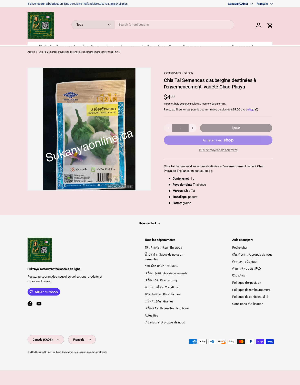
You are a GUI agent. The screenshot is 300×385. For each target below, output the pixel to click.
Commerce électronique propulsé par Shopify (84, 352)
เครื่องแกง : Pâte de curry (161, 280)
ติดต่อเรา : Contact (244, 262)
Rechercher (239, 247)
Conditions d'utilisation (247, 304)
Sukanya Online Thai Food (178, 72)
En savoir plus (119, 3)
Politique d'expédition (246, 283)
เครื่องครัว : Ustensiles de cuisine (167, 308)
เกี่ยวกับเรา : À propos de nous (165, 322)
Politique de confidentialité (250, 297)
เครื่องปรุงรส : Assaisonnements (166, 273)
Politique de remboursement (251, 290)
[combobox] (153, 24)
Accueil (31, 52)
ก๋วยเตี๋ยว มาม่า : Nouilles (161, 266)
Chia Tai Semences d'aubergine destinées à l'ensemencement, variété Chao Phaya (79, 52)
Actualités (151, 315)
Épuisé (236, 128)
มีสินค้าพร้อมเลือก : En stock (163, 247)
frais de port (181, 103)
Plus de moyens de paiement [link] (218, 150)
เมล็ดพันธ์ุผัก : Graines (159, 301)
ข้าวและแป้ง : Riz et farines (162, 294)
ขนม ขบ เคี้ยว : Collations (162, 287)
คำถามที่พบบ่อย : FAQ (246, 268)
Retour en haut (148, 223)
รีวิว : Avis (238, 276)
